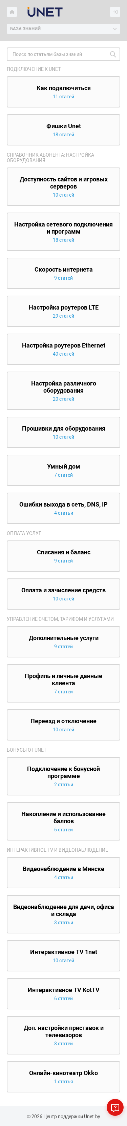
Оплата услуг (24, 533)
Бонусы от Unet (26, 750)
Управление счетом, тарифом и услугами (60, 619)
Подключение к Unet (34, 69)
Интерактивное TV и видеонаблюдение (57, 850)
